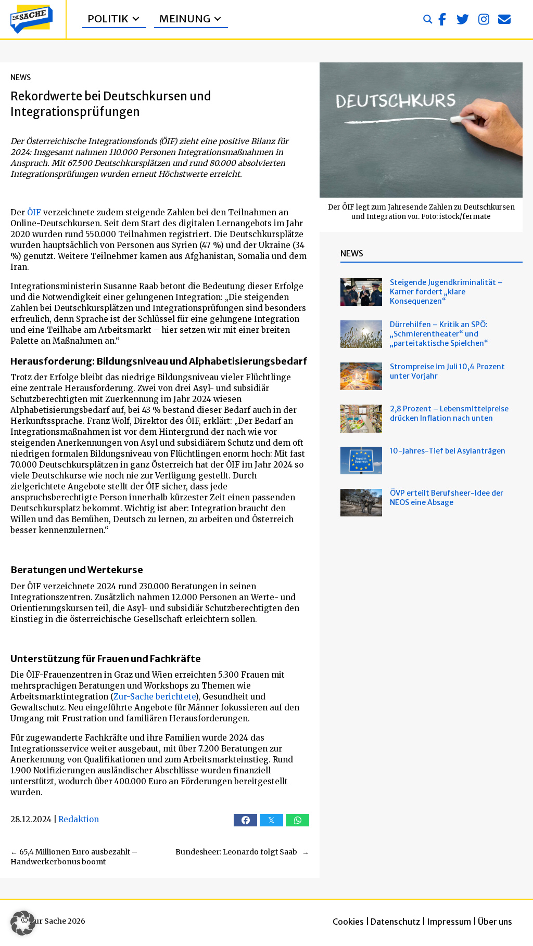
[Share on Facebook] (245, 820)
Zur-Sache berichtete (154, 697)
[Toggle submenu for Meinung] (217, 19)
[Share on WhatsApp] (297, 820)
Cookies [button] (348, 921)
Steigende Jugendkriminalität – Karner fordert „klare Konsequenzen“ (446, 292)
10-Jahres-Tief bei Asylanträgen (448, 451)
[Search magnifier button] (428, 19)
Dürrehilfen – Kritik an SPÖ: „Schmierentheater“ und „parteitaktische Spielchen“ (439, 334)
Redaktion (78, 819)
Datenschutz (395, 921)
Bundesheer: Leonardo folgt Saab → (242, 852)
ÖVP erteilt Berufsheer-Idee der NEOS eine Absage (446, 497)
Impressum (449, 921)
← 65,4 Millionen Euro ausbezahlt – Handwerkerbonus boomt (73, 857)
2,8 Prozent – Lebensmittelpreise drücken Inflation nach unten (449, 413)
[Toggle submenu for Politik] (136, 19)
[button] (442, 19)
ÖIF (34, 212)
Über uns (495, 921)
